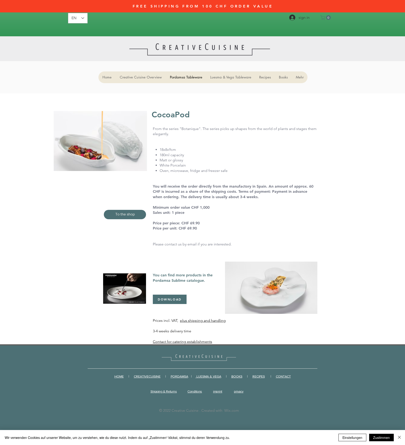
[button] (326, 17)
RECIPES (258, 376)
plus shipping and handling (203, 320)
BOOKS (236, 376)
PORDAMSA (179, 376)
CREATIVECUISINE (147, 376)
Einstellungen (352, 437)
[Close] (399, 437)
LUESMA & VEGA (208, 376)
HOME (119, 376)
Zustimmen (381, 437)
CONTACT (283, 376)
